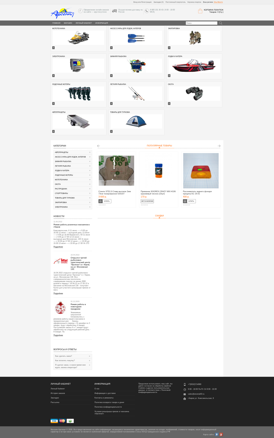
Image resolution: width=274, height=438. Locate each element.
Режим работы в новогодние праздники (78, 306)
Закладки (55, 398)
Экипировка (61, 202)
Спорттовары (61, 193)
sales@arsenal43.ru (196, 394)
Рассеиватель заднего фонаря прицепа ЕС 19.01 (197, 192)
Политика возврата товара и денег (109, 402)
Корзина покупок (194, 2)
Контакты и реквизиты (103, 398)
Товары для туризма (65, 198)
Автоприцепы (61, 152)
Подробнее (58, 247)
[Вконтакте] (216, 434)
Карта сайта (208, 434)
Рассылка (55, 402)
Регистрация (146, 2)
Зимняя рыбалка (63, 161)
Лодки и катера (62, 171)
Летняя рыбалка (63, 166)
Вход (135, 2)
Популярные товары (159, 145)
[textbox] (201, 23)
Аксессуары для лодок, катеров (70, 157)
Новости (59, 216)
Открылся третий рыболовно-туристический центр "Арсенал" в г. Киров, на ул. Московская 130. (80, 263)
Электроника (61, 207)
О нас (96, 389)
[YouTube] (221, 434)
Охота (58, 184)
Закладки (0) (159, 2)
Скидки (159, 215)
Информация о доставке (105, 393)
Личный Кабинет (84, 23)
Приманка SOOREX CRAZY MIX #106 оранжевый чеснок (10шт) (158, 192)
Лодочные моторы (64, 175)
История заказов (58, 393)
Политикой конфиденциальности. (154, 391)
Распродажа (61, 189)
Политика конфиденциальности (108, 407)
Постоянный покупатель (176, 2)
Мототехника (61, 180)
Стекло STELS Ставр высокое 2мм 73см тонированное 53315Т (114, 192)
